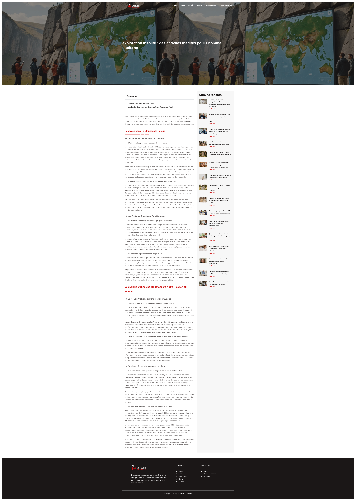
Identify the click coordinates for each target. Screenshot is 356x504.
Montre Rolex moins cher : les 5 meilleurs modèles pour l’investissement (219, 223)
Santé (190, 5)
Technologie (211, 5)
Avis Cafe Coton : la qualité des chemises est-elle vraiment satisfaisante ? (219, 249)
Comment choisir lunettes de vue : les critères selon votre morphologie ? (220, 261)
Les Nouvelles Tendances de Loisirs (141, 104)
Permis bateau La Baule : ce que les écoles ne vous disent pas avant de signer (219, 132)
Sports (199, 5)
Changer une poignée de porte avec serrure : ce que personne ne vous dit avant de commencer (220, 165)
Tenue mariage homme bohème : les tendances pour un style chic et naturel (219, 188)
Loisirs (174, 5)
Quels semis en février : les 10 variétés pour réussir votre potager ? (220, 236)
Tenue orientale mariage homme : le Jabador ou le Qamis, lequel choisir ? (219, 200)
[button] (191, 96)
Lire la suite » (213, 109)
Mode (183, 5)
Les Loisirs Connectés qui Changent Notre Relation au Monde (150, 107)
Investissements (225, 5)
